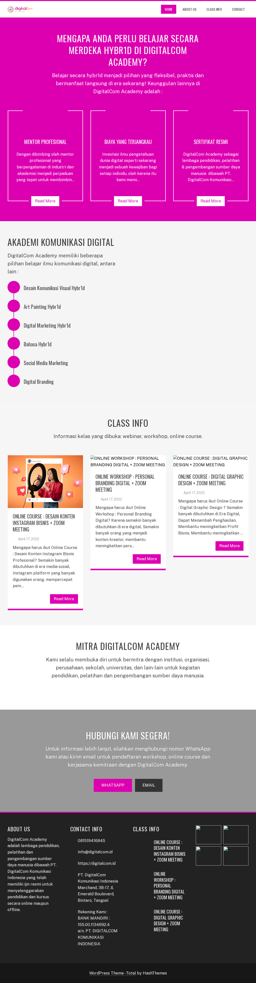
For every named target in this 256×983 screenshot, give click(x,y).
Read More (45, 201)
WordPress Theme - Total (112, 973)
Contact (238, 9)
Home (168, 9)
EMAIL (148, 785)
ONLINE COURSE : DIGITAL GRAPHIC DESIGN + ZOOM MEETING (211, 480)
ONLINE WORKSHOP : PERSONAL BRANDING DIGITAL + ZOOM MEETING (125, 483)
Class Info (214, 9)
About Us (189, 9)
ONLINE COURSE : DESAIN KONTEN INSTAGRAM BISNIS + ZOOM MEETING (44, 522)
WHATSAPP (112, 785)
